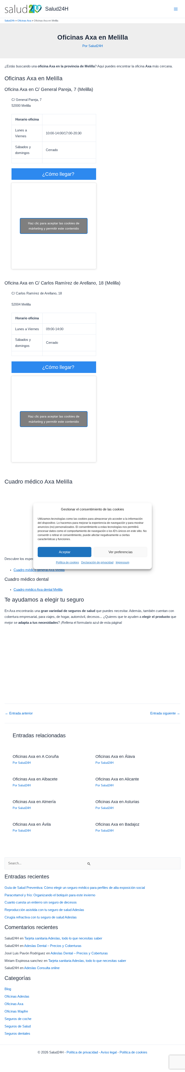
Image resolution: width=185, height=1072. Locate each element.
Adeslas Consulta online (42, 968)
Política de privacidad (82, 1052)
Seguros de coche (18, 1019)
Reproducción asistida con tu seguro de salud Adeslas (44, 910)
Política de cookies (67, 562)
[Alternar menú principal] (175, 9)
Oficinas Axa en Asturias (117, 801)
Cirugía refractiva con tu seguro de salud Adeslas (41, 917)
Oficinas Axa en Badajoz (117, 824)
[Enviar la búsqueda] (89, 863)
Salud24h (10, 20)
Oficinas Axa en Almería (34, 801)
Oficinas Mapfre (16, 1011)
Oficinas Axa (24, 20)
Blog (8, 989)
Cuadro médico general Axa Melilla (39, 570)
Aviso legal (109, 1052)
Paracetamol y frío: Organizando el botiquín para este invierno (50, 895)
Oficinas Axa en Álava (115, 756)
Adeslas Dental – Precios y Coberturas (52, 946)
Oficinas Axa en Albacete (35, 779)
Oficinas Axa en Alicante (117, 779)
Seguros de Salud (18, 1026)
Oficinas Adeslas (17, 996)
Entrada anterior (19, 713)
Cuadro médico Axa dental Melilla (38, 589)
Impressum (122, 562)
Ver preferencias (121, 552)
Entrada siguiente (165, 713)
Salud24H (56, 9)
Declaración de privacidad (97, 562)
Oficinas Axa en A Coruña (36, 756)
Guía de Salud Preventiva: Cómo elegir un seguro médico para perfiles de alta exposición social (75, 887)
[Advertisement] (92, 662)
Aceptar (64, 552)
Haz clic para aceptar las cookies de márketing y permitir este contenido (53, 225)
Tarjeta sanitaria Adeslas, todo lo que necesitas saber (63, 938)
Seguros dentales (17, 1033)
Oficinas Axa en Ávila (32, 824)
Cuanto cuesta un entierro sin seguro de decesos (41, 902)
